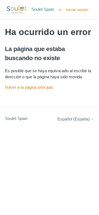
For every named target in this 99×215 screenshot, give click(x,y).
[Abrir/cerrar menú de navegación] (60, 9)
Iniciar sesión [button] (77, 9)
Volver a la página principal (29, 87)
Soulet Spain (16, 118)
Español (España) (74, 119)
